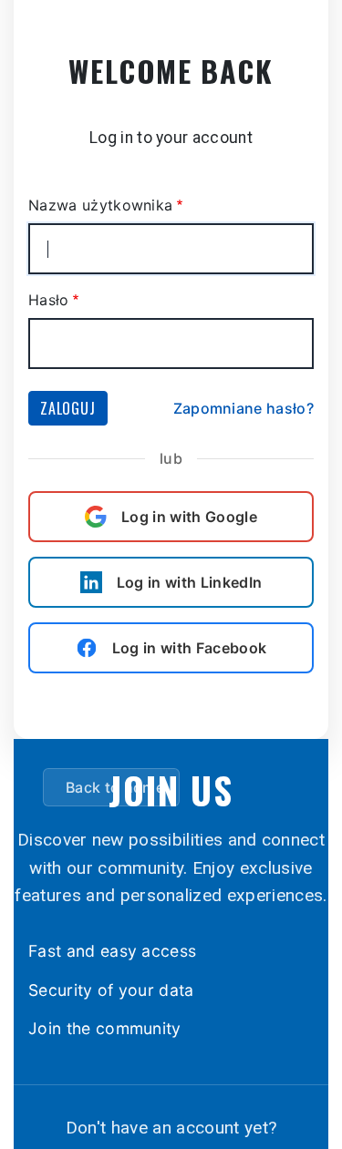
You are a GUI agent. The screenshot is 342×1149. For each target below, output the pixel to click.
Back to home (115, 787)
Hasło (48, 300)
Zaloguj (68, 408)
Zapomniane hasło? (243, 408)
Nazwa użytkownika (100, 205)
